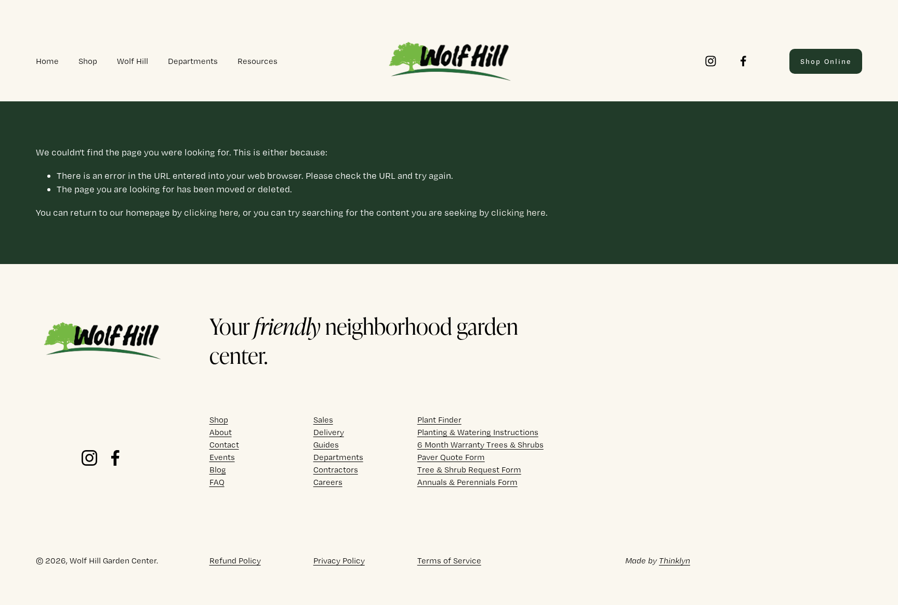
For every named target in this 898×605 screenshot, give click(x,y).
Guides (326, 445)
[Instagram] (710, 61)
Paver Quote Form (451, 457)
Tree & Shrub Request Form (469, 470)
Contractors (335, 470)
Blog (217, 470)
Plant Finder (439, 420)
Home (47, 61)
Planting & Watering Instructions (477, 432)
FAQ (216, 482)
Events (222, 457)
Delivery (328, 432)
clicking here (211, 212)
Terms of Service (449, 560)
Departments (193, 61)
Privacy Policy (339, 560)
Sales (323, 420)
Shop (87, 61)
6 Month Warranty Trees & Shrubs (480, 445)
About (220, 432)
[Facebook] (743, 61)
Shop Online (825, 61)
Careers (327, 482)
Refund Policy (235, 560)
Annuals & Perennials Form (467, 482)
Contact (224, 445)
